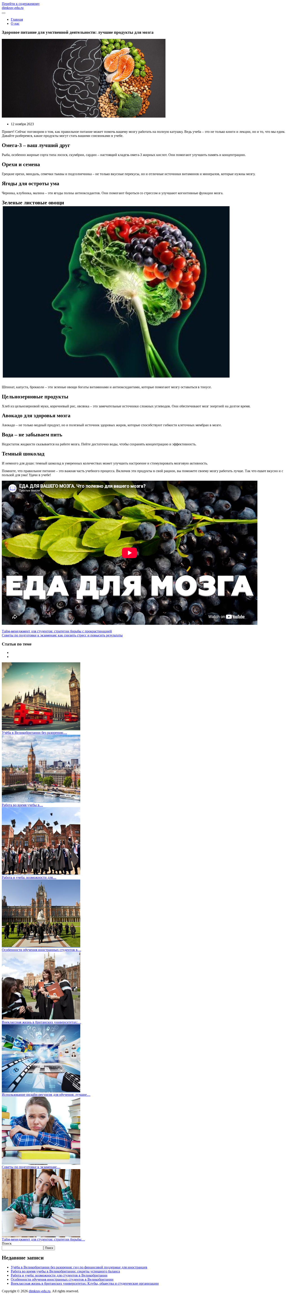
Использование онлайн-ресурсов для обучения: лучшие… (46, 1094)
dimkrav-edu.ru (39, 1291)
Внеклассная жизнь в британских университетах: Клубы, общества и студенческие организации (85, 1283)
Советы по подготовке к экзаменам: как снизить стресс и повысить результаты (62, 635)
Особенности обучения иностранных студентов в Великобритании (62, 1279)
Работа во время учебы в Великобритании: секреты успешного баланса (65, 1271)
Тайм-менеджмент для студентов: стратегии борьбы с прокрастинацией (57, 631)
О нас (15, 23)
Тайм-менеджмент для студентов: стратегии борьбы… (43, 1239)
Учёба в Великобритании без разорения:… (34, 733)
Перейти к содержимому (21, 4)
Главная (17, 19)
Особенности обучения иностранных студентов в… (41, 950)
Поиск (7, 1243)
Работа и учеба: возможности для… (29, 877)
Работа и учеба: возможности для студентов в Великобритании (59, 1275)
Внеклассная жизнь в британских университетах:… (41, 1022)
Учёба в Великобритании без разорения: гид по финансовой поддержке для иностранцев (79, 1267)
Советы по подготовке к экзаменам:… (31, 1167)
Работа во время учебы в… (22, 805)
